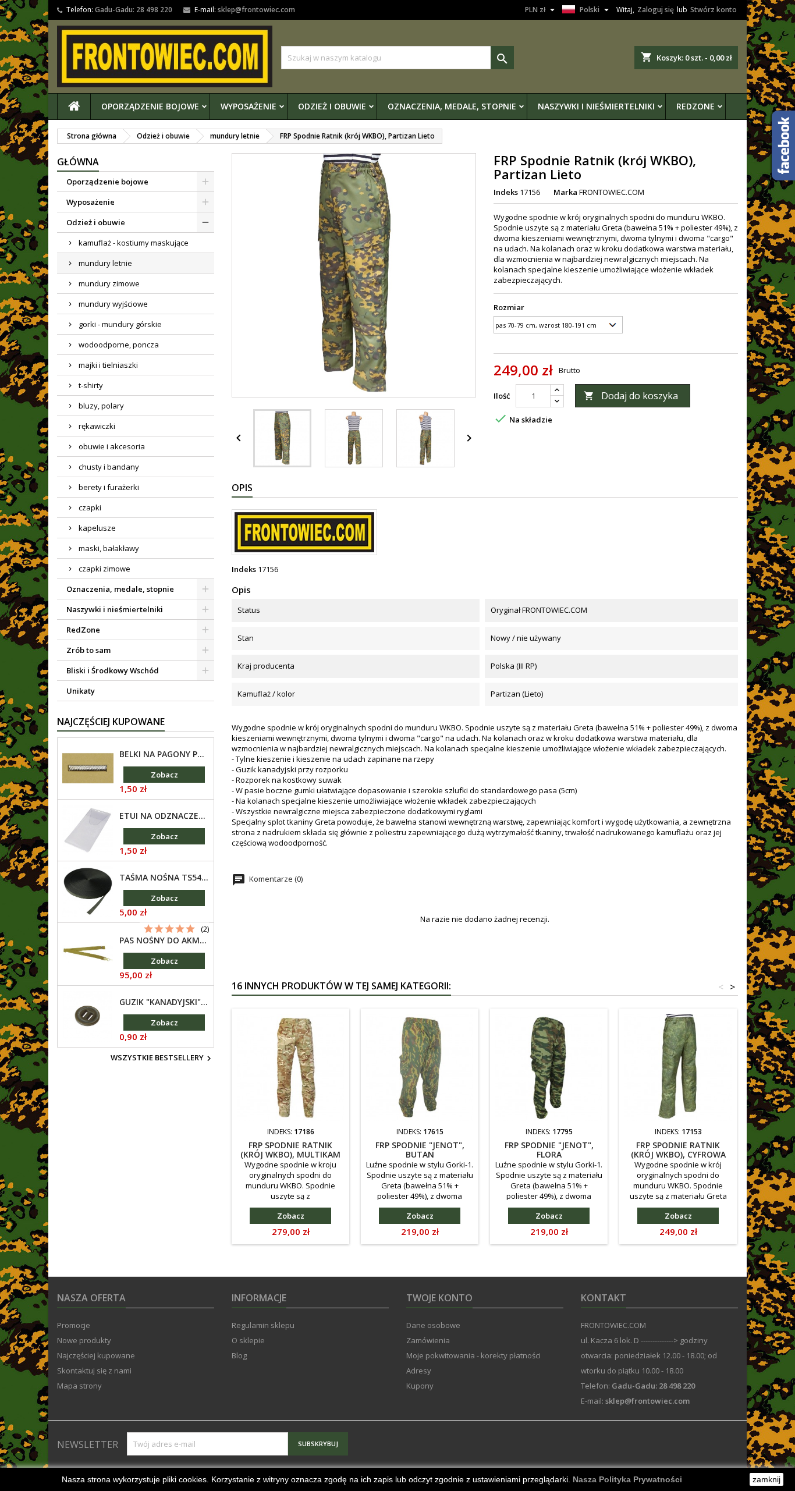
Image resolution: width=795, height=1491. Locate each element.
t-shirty (91, 385)
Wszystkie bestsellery (162, 1058)
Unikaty (80, 691)
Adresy (418, 1370)
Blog (239, 1355)
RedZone (695, 106)
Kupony (420, 1385)
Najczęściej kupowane (96, 1355)
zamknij (766, 1479)
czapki (90, 507)
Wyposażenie (248, 106)
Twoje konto (439, 1297)
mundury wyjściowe (113, 304)
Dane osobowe (433, 1325)
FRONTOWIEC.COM (611, 192)
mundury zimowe (109, 283)
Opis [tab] (242, 487)
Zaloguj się (655, 10)
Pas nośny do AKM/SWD (164, 940)
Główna (78, 161)
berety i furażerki (109, 487)
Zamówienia (428, 1340)
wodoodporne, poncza (119, 344)
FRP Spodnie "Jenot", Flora (549, 1149)
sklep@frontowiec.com (256, 10)
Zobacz (164, 774)
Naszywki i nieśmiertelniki (596, 106)
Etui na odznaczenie (164, 816)
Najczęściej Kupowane (111, 721)
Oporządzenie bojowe (150, 106)
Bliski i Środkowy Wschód (112, 670)
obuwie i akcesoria (112, 446)
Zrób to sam (88, 650)
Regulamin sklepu (263, 1325)
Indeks (506, 192)
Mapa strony (79, 1385)
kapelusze (97, 528)
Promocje (73, 1325)
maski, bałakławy (109, 548)
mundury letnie (105, 263)
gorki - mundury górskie (120, 324)
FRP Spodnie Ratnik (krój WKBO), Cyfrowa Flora (678, 1154)
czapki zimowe (104, 568)
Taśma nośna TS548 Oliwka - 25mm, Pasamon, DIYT (164, 877)
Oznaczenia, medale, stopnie (452, 106)
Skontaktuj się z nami (94, 1370)
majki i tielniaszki (108, 365)
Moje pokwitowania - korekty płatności (473, 1355)
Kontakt (603, 1297)
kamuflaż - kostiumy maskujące (134, 242)
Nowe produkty (84, 1340)
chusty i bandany (109, 467)
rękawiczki (97, 426)
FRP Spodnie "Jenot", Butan (419, 1149)
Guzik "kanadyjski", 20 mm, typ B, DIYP (164, 1002)
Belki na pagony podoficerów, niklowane (164, 754)
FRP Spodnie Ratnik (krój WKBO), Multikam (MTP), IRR (290, 1154)
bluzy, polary (101, 405)
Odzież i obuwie (332, 106)
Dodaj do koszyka (631, 395)
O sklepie (248, 1340)
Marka (565, 192)
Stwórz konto (713, 10)
